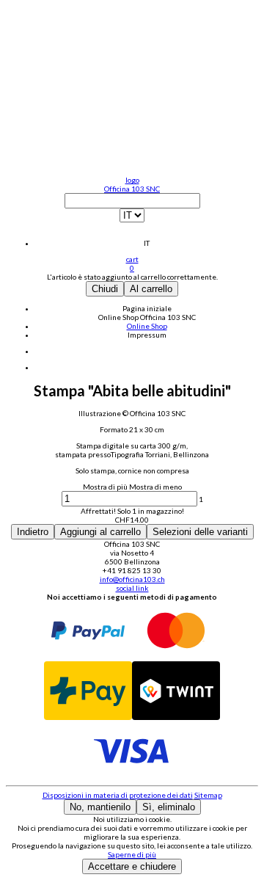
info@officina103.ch (132, 579)
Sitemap (208, 794)
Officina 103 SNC (132, 188)
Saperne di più (132, 854)
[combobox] (132, 220)
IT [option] (147, 243)
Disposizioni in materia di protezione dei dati (118, 794)
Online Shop (119, 317)
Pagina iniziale (147, 308)
